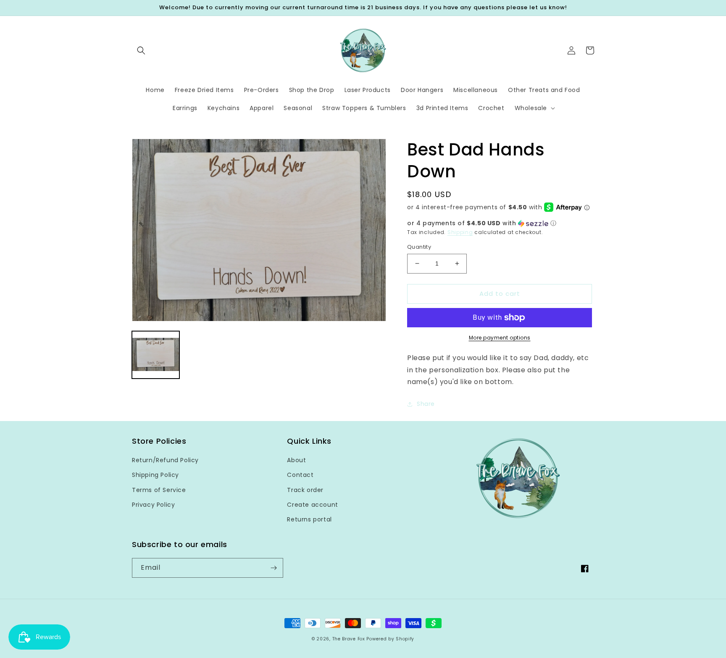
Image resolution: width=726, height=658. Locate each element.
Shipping (460, 232)
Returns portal (309, 519)
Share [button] (426, 404)
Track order (305, 490)
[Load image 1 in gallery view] (155, 355)
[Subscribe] (273, 568)
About (296, 460)
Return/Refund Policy (165, 460)
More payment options (500, 337)
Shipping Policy (155, 475)
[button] (141, 50)
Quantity (419, 247)
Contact (300, 475)
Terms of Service (159, 490)
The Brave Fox (348, 639)
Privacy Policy (153, 504)
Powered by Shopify (390, 639)
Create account (312, 504)
